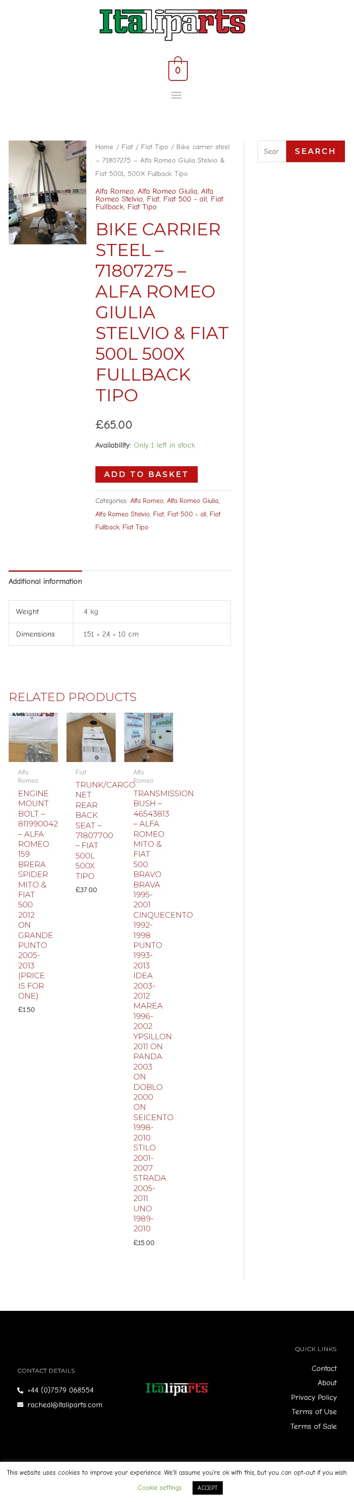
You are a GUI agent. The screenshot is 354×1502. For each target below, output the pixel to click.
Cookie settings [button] (160, 1488)
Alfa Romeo (114, 191)
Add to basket (146, 474)
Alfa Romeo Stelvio (122, 514)
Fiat (127, 147)
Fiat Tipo (154, 147)
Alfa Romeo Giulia (167, 191)
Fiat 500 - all (185, 199)
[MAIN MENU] (177, 95)
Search (315, 151)
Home (104, 147)
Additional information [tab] (45, 581)
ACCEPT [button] (208, 1488)
